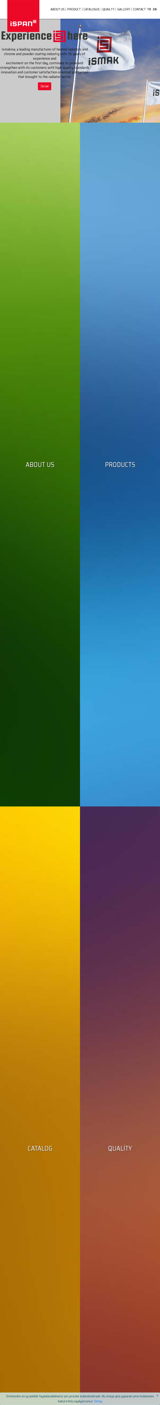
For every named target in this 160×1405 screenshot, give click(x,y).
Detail (45, 86)
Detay (98, 1401)
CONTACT (139, 9)
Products (120, 464)
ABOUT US (57, 9)
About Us (40, 464)
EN (155, 9)
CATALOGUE (92, 9)
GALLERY (123, 9)
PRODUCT (74, 9)
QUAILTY (108, 9)
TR (149, 9)
